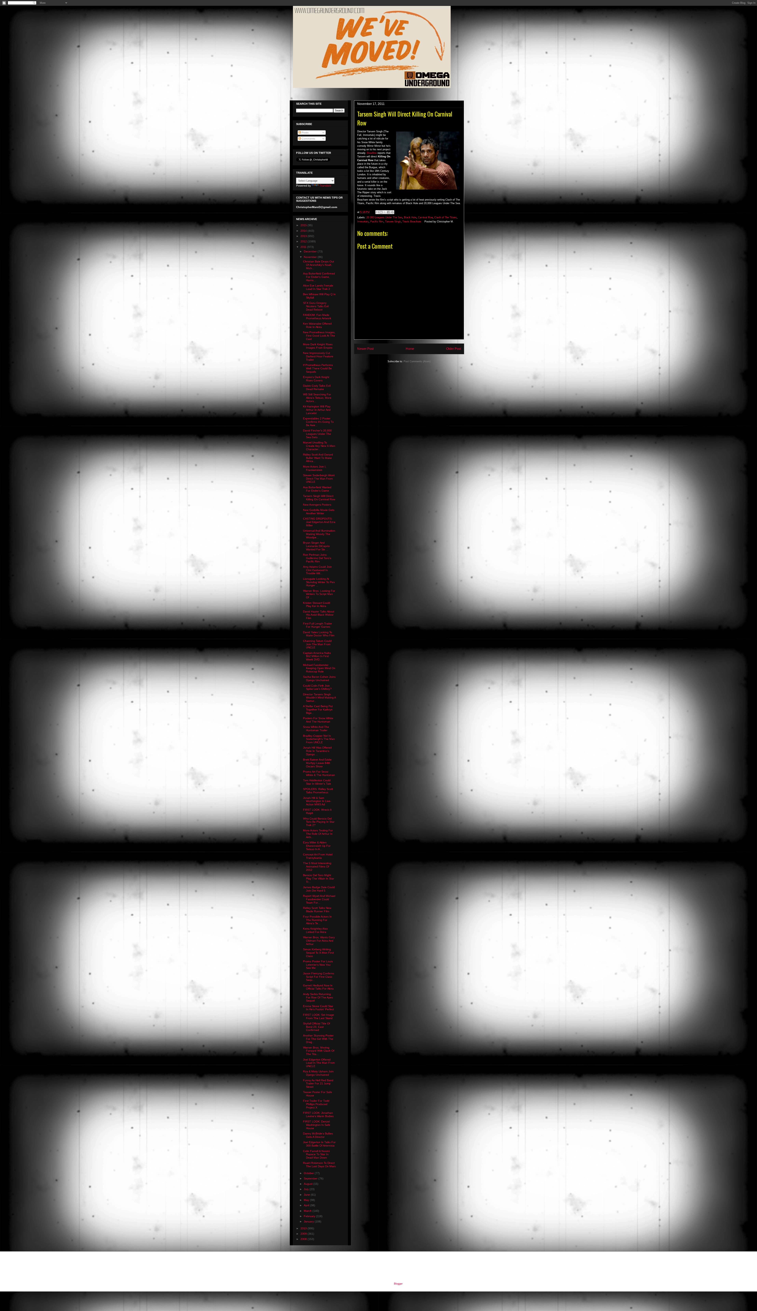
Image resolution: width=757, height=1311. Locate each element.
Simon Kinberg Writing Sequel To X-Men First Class (318, 953)
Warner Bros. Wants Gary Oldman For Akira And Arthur (319, 941)
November (311, 257)
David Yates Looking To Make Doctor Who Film (319, 634)
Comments (308, 138)
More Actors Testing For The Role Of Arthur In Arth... (318, 834)
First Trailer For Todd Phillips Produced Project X (316, 1104)
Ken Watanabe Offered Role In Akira (317, 325)
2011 (303, 246)
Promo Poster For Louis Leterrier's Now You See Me (318, 965)
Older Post (453, 348)
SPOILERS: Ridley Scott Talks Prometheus (318, 790)
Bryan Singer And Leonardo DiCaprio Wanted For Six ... (316, 546)
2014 (304, 230)
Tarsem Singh (393, 221)
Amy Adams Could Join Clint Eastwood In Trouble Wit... (317, 570)
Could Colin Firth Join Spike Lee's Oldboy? (317, 687)
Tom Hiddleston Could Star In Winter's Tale (317, 782)
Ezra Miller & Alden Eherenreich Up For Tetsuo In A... (317, 846)
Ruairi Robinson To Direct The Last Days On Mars (319, 1164)
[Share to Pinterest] (392, 212)
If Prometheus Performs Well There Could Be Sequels (318, 368)
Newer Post (365, 348)
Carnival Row (425, 217)
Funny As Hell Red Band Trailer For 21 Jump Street (318, 1084)
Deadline (372, 152)
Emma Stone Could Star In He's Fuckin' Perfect (318, 1008)
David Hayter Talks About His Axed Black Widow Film (318, 615)
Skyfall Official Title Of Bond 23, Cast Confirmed (316, 1027)
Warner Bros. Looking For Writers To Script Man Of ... (319, 594)
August (308, 1183)
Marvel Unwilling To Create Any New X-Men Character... (319, 446)
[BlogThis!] (381, 212)
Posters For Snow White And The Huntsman (318, 720)
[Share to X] (385, 212)
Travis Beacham (411, 221)
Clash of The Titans (445, 217)
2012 (304, 241)
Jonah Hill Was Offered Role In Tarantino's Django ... (317, 751)
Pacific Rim (376, 221)
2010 (304, 1228)
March (308, 1210)
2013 (304, 236)
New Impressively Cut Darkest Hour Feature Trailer (318, 356)
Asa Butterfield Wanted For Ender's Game (317, 489)
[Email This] (377, 212)
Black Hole (410, 217)
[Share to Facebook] (389, 212)
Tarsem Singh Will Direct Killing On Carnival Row (319, 497)
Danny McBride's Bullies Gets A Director (318, 1135)
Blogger (398, 1283)
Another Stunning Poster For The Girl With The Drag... (318, 1039)
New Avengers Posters (317, 504)
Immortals (363, 221)
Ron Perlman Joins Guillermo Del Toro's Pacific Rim (317, 558)
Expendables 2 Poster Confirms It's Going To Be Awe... (318, 422)
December (311, 251)
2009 (304, 1233)
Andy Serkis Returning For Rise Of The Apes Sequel (318, 997)
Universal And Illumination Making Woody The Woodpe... (319, 534)
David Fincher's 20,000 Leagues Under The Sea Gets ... (317, 434)
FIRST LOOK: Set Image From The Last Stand (318, 1016)
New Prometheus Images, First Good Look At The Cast (319, 336)
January (309, 1221)
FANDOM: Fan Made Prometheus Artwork (317, 316)
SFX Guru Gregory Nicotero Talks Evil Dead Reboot (316, 306)
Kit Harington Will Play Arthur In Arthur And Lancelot (317, 410)
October (309, 1173)
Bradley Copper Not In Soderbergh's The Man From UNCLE (319, 739)
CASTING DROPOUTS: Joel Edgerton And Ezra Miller (319, 522)
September (311, 1178)
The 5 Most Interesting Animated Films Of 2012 (317, 866)
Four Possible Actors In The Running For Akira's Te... (317, 920)
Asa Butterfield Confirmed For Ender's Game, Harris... (319, 277)
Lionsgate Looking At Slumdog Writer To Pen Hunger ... (319, 582)
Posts (305, 132)
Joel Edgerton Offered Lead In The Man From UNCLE (319, 1063)
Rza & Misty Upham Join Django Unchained (318, 1073)
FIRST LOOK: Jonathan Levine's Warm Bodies (318, 1114)
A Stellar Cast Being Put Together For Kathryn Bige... (318, 709)
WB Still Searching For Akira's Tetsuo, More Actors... (317, 398)
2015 (304, 225)
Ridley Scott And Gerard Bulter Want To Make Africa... (318, 458)
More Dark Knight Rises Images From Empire (318, 346)
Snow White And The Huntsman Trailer (316, 728)
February (310, 1216)
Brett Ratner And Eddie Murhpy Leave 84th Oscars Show (317, 763)
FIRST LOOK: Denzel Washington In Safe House (316, 1125)
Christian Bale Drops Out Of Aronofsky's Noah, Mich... (318, 265)
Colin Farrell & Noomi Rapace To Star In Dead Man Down (316, 1154)
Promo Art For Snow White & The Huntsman (319, 773)
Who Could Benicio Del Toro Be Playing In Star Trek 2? (319, 822)
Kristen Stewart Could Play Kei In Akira (316, 604)
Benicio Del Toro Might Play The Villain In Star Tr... (318, 878)
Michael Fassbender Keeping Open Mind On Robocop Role (319, 668)
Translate (325, 185)
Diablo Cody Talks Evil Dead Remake (316, 387)
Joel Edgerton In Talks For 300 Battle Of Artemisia (319, 1144)
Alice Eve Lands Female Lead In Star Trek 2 (318, 287)
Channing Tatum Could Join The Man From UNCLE (317, 644)
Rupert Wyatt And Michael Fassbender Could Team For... (319, 899)
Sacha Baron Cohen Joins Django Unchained (319, 678)
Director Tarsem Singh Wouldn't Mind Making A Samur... (319, 698)
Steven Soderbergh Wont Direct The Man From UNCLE (319, 479)
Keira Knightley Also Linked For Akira (315, 930)
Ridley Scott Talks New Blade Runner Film (317, 909)
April (307, 1205)
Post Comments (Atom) (417, 361)
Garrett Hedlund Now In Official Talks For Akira (318, 987)
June (307, 1194)
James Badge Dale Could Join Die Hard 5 (319, 889)
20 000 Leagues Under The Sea (384, 217)
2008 (304, 1239)
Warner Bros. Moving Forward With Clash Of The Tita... (318, 1051)
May (307, 1200)
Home (410, 348)
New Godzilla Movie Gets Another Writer (318, 511)
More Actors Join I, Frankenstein (314, 468)
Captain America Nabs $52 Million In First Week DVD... (317, 656)
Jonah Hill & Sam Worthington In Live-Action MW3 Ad (317, 801)
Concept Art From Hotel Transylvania (317, 856)
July (307, 1189)
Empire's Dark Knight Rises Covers (316, 378)
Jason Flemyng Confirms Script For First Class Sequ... (318, 977)
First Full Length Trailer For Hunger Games (317, 625)
